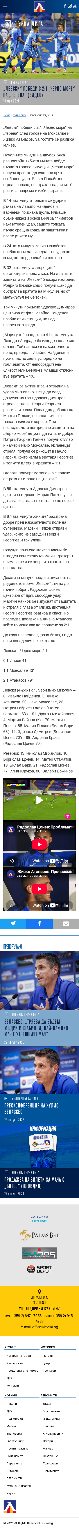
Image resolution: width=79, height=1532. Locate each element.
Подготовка (15, 1418)
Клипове (48, 1426)
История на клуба (19, 1355)
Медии (11, 1426)
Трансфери (14, 1433)
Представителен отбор (22, 1370)
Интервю (13, 1471)
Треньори (49, 1370)
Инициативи (51, 1418)
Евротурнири (15, 1441)
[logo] (39, 6)
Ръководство (16, 1363)
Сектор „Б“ (50, 1456)
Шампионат (51, 1471)
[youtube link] (75, 6)
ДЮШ (10, 1378)
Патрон (47, 1355)
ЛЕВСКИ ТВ (14, 1478)
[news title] (39, 980)
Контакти (13, 1385)
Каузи (11, 1493)
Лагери (48, 1441)
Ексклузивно (51, 1411)
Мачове (48, 1448)
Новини (12, 1403)
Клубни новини (53, 1433)
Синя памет (15, 1456)
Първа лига (19, 115)
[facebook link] (65, 6)
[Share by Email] (66, 924)
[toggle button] (5, 6)
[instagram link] (70, 6)
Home (7, 115)
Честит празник (17, 1448)
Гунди (46, 1363)
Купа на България (19, 1485)
